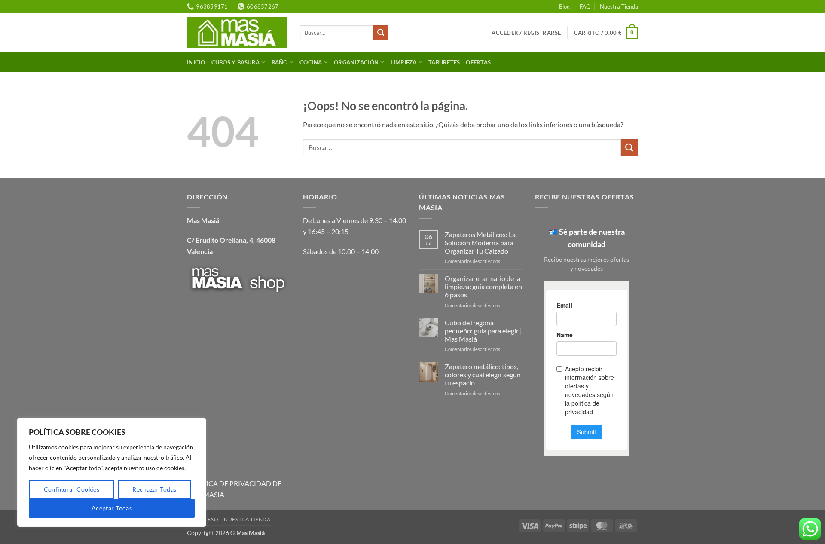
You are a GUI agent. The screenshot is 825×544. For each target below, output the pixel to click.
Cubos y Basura (235, 62)
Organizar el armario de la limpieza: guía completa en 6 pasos (483, 286)
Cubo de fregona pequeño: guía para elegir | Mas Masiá (483, 330)
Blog (564, 6)
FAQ (585, 6)
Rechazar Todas (154, 489)
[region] (111, 472)
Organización (356, 62)
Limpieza (404, 62)
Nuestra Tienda (619, 6)
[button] (526, 32)
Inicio (196, 62)
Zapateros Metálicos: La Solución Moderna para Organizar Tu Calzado (480, 242)
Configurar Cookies (72, 489)
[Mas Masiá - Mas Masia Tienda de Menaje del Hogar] (237, 32)
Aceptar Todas (112, 508)
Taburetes (444, 62)
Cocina (310, 62)
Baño (280, 62)
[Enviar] (380, 32)
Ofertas (478, 62)
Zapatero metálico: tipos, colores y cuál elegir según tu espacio (483, 374)
